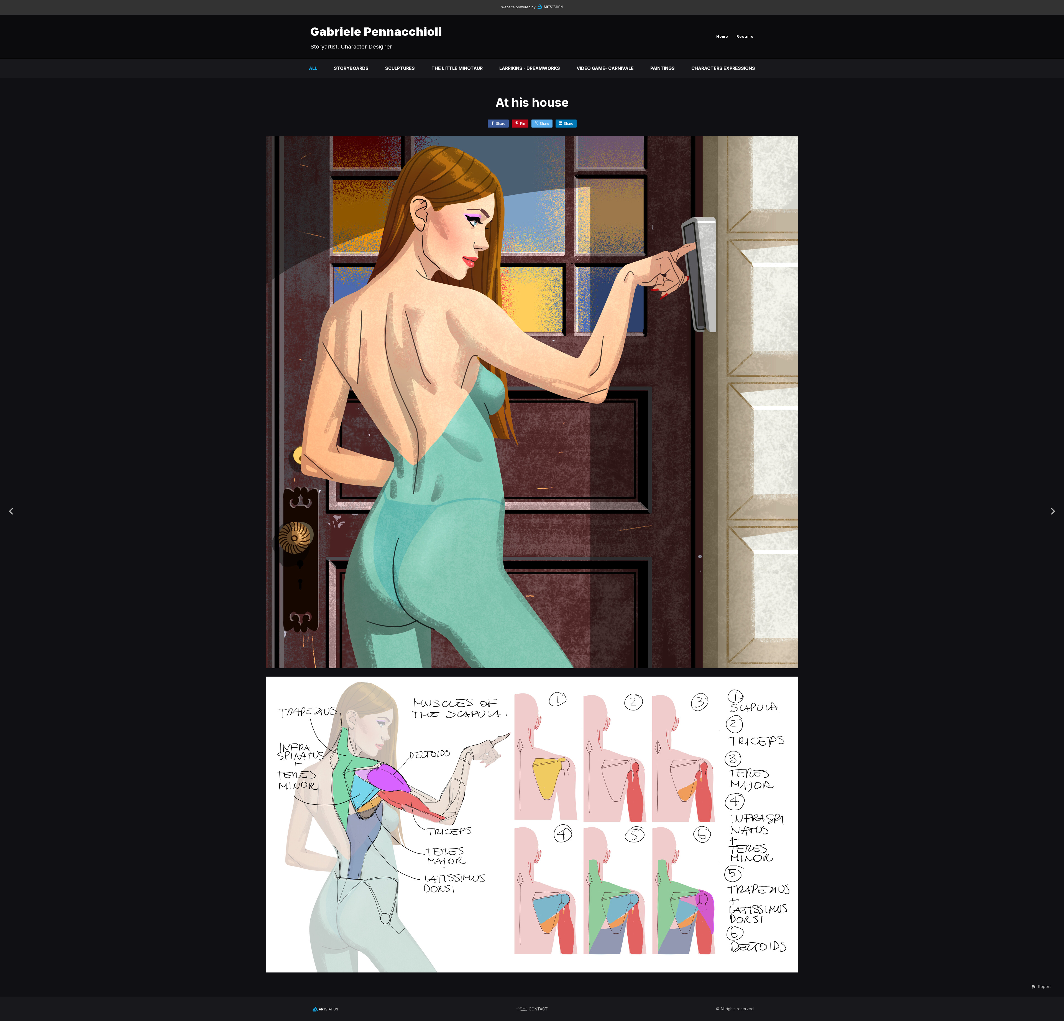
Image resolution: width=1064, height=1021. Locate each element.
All (313, 68)
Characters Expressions (723, 68)
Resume (745, 36)
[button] (1041, 986)
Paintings (662, 68)
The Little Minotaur (457, 68)
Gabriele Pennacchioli (376, 31)
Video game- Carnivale (605, 68)
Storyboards (351, 68)
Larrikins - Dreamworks (529, 68)
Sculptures (400, 68)
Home (722, 36)
